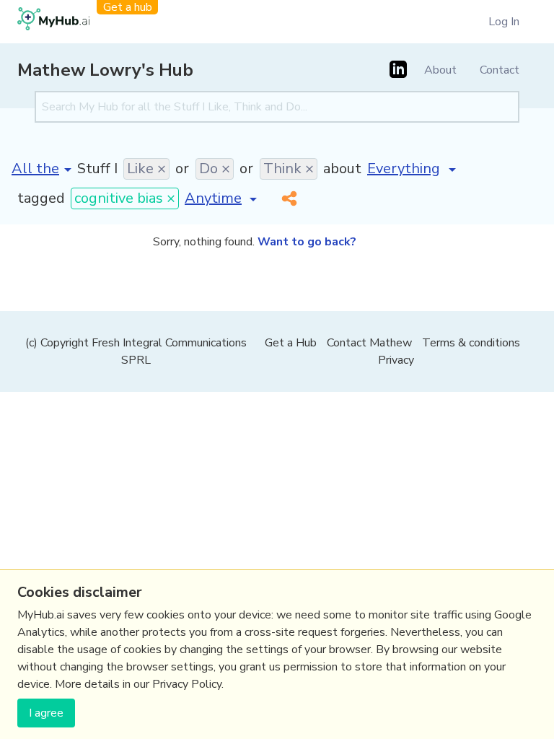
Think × (288, 168)
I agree (46, 713)
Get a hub (127, 7)
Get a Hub (291, 343)
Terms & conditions (471, 343)
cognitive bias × (124, 198)
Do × (214, 168)
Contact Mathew (369, 343)
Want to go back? (307, 242)
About (440, 70)
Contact (499, 70)
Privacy (396, 360)
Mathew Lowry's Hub (105, 70)
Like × (146, 168)
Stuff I (97, 168)
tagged (41, 198)
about (342, 168)
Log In (503, 22)
